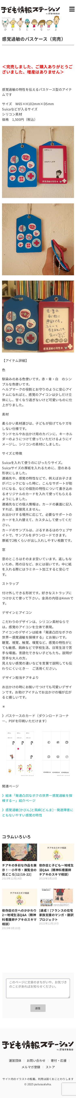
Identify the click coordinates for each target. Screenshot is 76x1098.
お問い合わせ (36, 1060)
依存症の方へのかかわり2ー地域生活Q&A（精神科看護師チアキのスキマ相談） (19, 917)
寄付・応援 (59, 1060)
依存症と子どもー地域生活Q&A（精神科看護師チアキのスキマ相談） (56, 869)
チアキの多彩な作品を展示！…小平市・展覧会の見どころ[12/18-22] (19, 869)
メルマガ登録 (30, 1067)
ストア (50, 1067)
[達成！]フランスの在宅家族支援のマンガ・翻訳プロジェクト (56, 915)
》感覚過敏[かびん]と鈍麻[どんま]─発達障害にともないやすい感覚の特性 (37, 812)
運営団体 (15, 1060)
